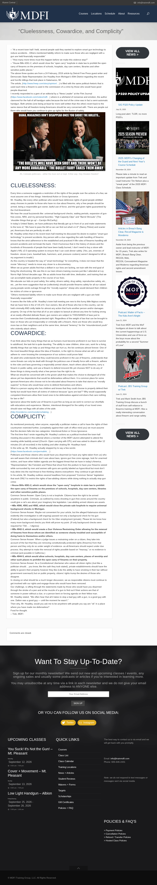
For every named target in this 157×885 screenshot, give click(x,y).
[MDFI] (27, 13)
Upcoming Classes (27, 739)
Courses (62, 749)
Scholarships (64, 796)
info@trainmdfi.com (146, 3)
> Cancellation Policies (115, 834)
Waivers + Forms (67, 784)
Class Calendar (66, 761)
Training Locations (67, 767)
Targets (62, 790)
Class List (63, 755)
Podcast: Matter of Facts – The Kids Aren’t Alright (131, 314)
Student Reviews (66, 778)
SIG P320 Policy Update (130, 104)
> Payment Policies (113, 830)
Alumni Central (8, 2)
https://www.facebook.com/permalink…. (30, 451)
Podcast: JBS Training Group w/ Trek (132, 388)
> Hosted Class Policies (115, 840)
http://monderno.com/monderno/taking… (31, 412)
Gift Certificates (66, 802)
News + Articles (66, 773)
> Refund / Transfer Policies (117, 837)
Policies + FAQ (65, 808)
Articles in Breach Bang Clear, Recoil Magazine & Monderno (131, 232)
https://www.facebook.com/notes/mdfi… (30, 97)
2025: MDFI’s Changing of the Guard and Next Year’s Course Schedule (131, 161)
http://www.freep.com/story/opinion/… (41, 83)
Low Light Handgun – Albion (30, 793)
